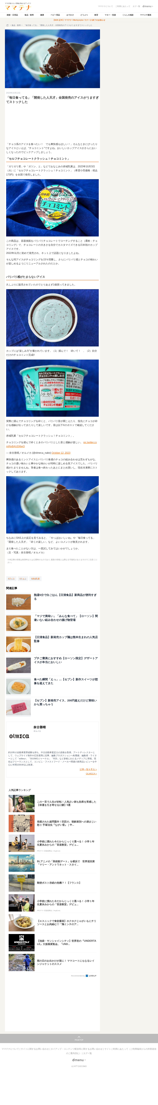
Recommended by (78, 976)
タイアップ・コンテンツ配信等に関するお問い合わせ (77, 1049)
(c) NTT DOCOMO (79, 1066)
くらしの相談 (127, 15)
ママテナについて (11, 1049)
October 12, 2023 (61, 453)
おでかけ (70, 15)
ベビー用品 (55, 15)
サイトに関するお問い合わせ (35, 1049)
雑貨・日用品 (12, 15)
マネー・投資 (110, 15)
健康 (42, 15)
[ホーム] (7, 25)
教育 (96, 15)
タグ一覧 (87, 1053)
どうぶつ (84, 15)
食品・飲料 (29, 15)
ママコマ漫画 (145, 15)
